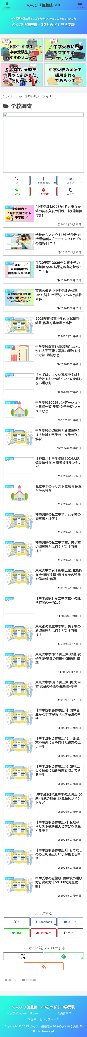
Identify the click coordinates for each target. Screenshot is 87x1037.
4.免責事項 (64, 1013)
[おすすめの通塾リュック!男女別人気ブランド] (21, 50)
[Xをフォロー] (23, 956)
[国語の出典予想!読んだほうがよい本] (65, 75)
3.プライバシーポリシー (22, 1013)
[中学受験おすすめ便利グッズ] (21, 75)
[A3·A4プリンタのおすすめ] (65, 50)
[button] (70, 191)
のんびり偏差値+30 (43, 5)
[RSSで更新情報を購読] (44, 966)
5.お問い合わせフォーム (43, 1019)
